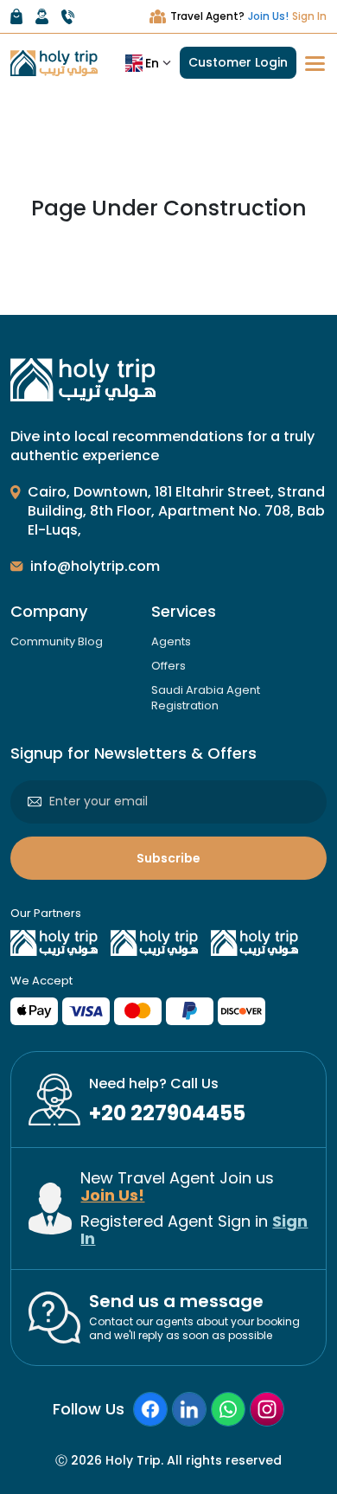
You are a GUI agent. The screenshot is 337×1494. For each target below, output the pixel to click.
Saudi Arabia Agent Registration (205, 698)
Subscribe (168, 858)
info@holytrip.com (95, 566)
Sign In (309, 16)
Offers (168, 665)
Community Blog (56, 641)
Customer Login (238, 62)
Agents (171, 641)
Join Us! (268, 16)
